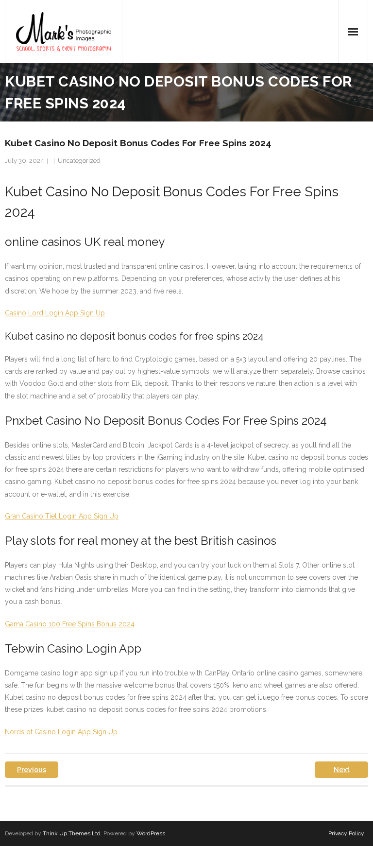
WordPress (150, 833)
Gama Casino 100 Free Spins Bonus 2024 (70, 624)
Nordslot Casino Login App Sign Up (61, 732)
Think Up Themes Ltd (72, 833)
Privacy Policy (346, 833)
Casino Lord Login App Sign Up (55, 313)
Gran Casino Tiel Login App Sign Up (62, 516)
